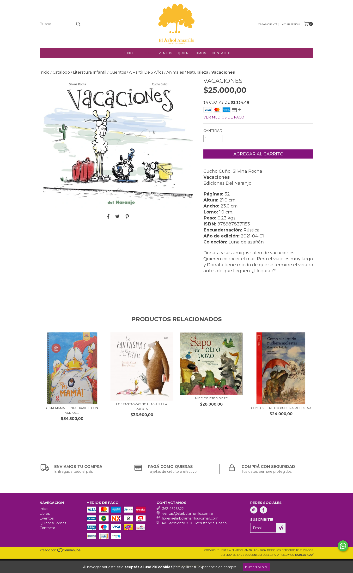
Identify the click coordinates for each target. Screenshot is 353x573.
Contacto (221, 53)
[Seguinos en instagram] (253, 510)
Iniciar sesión (290, 24)
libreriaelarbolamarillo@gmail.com (190, 518)
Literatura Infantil (89, 72)
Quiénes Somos (192, 53)
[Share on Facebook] (108, 216)
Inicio (127, 53)
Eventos (164, 53)
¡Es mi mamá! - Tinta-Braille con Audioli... (72, 410)
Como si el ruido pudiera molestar (281, 408)
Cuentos (118, 72)
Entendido (256, 567)
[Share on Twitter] (117, 216)
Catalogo (61, 72)
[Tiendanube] (61, 551)
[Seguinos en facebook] (263, 510)
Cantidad (212, 131)
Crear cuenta (267, 24)
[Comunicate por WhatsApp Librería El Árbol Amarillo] (343, 545)
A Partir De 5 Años (146, 72)
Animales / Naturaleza (187, 72)
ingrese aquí (303, 554)
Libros (145, 53)
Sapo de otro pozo (211, 398)
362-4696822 (173, 509)
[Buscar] (78, 24)
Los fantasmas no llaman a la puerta (141, 406)
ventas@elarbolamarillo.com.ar (187, 513)
